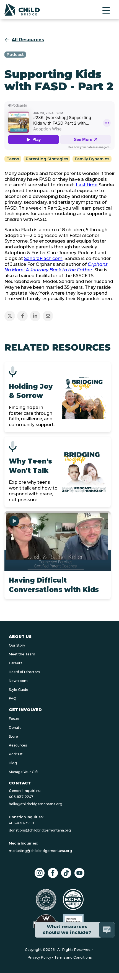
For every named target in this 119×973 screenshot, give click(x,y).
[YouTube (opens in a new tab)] (79, 873)
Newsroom (18, 681)
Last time (86, 184)
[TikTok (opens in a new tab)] (66, 873)
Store (13, 736)
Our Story (17, 645)
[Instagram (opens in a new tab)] (39, 873)
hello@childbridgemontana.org (35, 804)
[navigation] (22, 10)
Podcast (16, 754)
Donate (15, 727)
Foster (14, 719)
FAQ (12, 698)
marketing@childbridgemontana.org (40, 851)
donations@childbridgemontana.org (40, 830)
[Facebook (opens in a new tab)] (53, 873)
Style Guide (18, 690)
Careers (15, 663)
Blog (13, 763)
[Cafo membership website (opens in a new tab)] (46, 899)
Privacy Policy (39, 957)
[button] (106, 10)
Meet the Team (22, 654)
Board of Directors (24, 672)
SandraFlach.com (43, 258)
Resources (18, 745)
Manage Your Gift (23, 772)
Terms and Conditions (73, 957)
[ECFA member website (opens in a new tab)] (73, 899)
